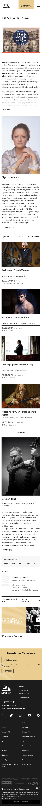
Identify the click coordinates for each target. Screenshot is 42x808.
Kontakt (4, 727)
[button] (38, 620)
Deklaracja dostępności (28, 736)
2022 (6, 563)
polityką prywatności (9, 666)
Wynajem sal (5, 736)
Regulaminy (25, 750)
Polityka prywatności (27, 755)
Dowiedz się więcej (15, 796)
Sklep (3, 723)
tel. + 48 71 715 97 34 (18, 585)
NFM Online (25, 727)
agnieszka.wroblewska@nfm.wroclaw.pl (25, 590)
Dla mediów (5, 750)
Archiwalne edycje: (10, 559)
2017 (35, 563)
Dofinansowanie (26, 746)
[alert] (21, 796)
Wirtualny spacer (6, 760)
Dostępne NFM (26, 732)
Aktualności (5, 755)
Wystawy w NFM (26, 764)
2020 (13, 563)
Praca (3, 746)
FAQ (23, 741)
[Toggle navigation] (38, 6)
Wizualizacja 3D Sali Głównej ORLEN (10, 766)
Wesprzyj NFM (6, 732)
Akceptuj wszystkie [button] (21, 802)
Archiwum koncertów (28, 723)
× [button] (39, 788)
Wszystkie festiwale (25, 600)
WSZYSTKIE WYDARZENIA (31, 236)
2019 (20, 563)
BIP (2, 741)
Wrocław (24, 760)
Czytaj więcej (6, 109)
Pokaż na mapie (24, 697)
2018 (28, 563)
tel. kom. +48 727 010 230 (20, 587)
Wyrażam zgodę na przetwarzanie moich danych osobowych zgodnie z (22, 665)
